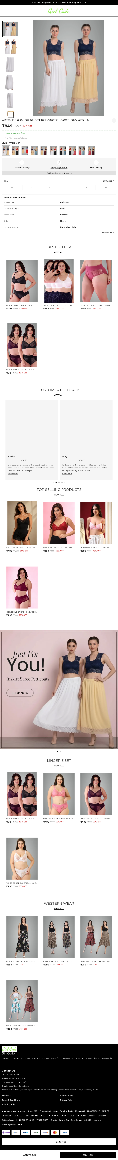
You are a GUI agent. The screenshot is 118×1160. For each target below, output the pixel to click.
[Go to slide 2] (55, 482)
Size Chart (108, 181)
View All (59, 252)
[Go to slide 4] (58, 482)
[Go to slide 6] (61, 482)
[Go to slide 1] (57, 751)
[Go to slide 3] (56, 482)
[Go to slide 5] (59, 482)
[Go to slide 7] (62, 482)
